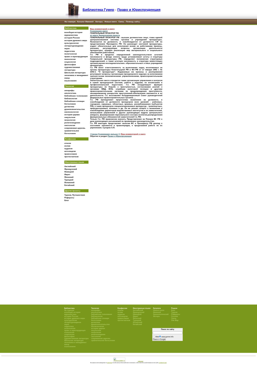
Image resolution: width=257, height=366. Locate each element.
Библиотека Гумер (98, 10)
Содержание (104, 134)
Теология (69, 86)
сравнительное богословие (103, 340)
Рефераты (69, 198)
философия (70, 64)
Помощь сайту (133, 22)
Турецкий (68, 180)
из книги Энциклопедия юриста (105, 35)
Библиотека (70, 28)
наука (67, 48)
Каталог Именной (85, 22)
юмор (67, 78)
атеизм (67, 143)
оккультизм (69, 117)
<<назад (94, 134)
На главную (70, 22)
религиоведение (72, 123)
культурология (71, 43)
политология (70, 54)
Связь (121, 22)
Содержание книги (99, 31)
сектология (69, 125)
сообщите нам (163, 362)
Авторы (99, 22)
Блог (66, 200)
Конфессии (70, 139)
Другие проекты (72, 191)
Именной (157, 312)
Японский (68, 177)
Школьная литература (75, 73)
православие (70, 154)
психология (69, 59)
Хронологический (161, 314)
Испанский (69, 182)
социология (70, 62)
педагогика (69, 51)
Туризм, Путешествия (74, 195)
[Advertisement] (76, 247)
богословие (70, 104)
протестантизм (71, 156)
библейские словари (74, 101)
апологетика (70, 93)
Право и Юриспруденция (138, 10)
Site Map (174, 320)
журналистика (71, 35)
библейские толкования (75, 96)
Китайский (69, 185)
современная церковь (74, 128)
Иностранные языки (74, 162)
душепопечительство (74, 109)
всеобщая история (73, 32)
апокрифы (69, 90)
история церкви (72, 115)
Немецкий (69, 172)
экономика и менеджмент (76, 75)
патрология (69, 120)
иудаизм (68, 148)
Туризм (174, 312)
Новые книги (111, 22)
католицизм (70, 151)
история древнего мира (75, 40)
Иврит (67, 174)
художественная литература (76, 338)
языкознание (70, 81)
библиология (70, 98)
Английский (70, 166)
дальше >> (115, 134)
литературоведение (73, 46)
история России (72, 38)
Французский (70, 169)
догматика (69, 106)
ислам (67, 146)
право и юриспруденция (76, 56)
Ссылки (174, 316)
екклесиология (71, 112)
